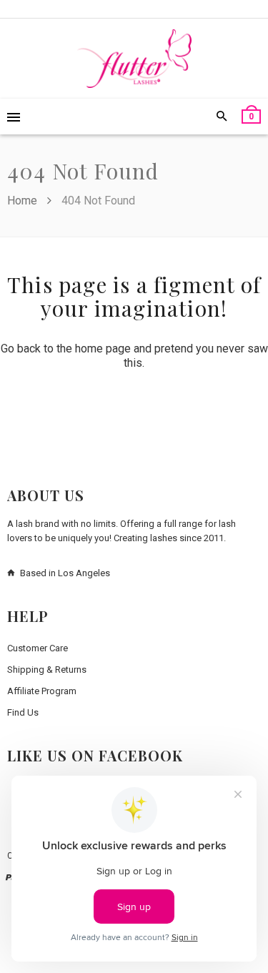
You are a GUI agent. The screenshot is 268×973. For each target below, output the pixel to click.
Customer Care (37, 648)
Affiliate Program (41, 691)
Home (23, 200)
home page (103, 348)
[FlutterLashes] (134, 58)
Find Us (23, 712)
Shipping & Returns (46, 669)
